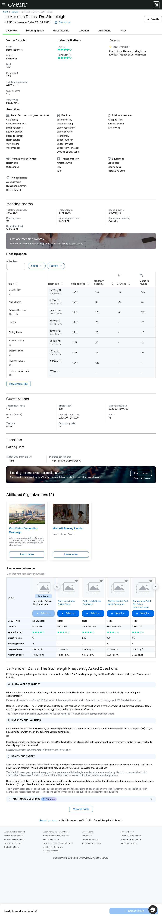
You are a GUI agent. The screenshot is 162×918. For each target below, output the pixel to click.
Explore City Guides (13, 843)
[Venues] (156, 4)
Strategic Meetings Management (58, 843)
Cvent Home (87, 832)
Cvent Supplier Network (14, 832)
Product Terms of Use (131, 836)
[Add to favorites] (76, 581)
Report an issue (49, 820)
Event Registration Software (56, 836)
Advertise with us (129, 843)
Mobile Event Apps (51, 839)
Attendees (11, 261)
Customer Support (90, 839)
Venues (15, 12)
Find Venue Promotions (14, 839)
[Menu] (3, 5)
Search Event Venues (13, 836)
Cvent (5, 12)
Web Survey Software (53, 847)
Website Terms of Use (131, 839)
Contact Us (87, 836)
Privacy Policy (127, 832)
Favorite (154, 19)
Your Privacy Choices (91, 843)
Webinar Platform (51, 851)
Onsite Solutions (11, 847)
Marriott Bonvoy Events (68, 528)
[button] (22, 265)
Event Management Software (56, 832)
